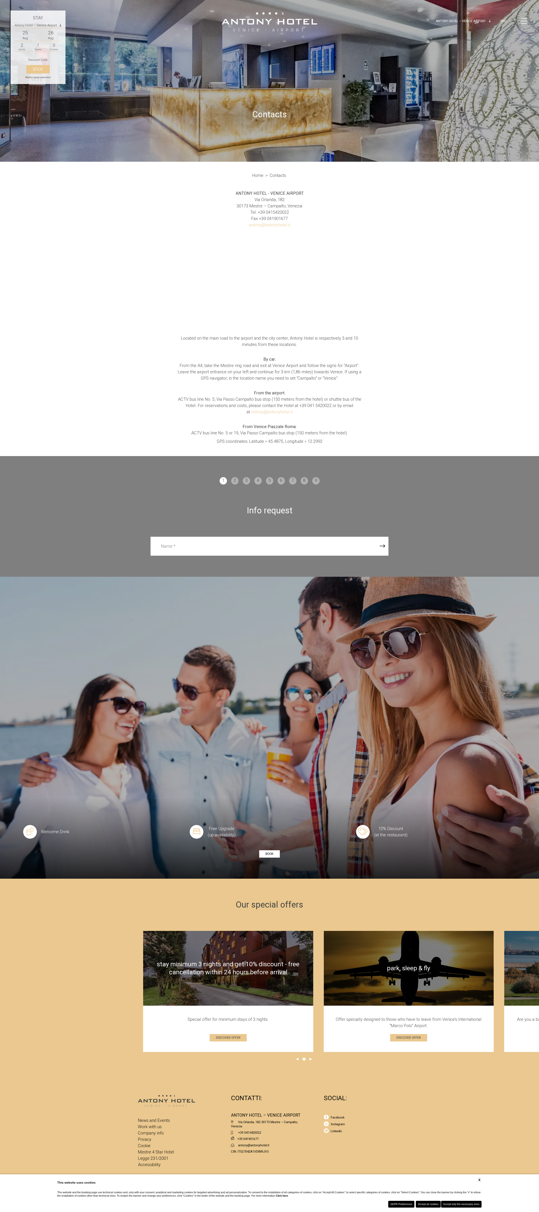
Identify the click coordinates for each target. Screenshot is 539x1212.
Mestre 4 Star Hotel (156, 1152)
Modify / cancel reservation (38, 77)
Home (257, 175)
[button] (298, 1059)
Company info (151, 1133)
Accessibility (149, 1164)
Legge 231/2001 (153, 1158)
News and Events (154, 1120)
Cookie (144, 1145)
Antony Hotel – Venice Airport (461, 21)
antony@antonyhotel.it (269, 224)
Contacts (278, 175)
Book (269, 854)
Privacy (144, 1139)
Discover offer (268, 1038)
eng (504, 21)
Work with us (150, 1126)
